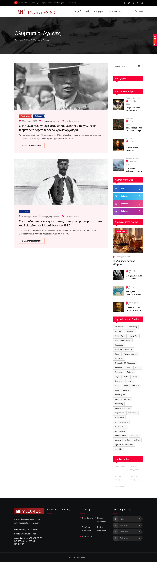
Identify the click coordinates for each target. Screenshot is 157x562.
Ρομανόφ (118, 368)
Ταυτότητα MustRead (119, 478)
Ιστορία (129, 138)
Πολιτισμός (119, 345)
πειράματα (132, 413)
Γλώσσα (129, 98)
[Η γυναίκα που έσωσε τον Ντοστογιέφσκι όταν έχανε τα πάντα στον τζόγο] (118, 145)
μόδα (126, 386)
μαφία (129, 381)
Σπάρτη (130, 372)
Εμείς (87, 11)
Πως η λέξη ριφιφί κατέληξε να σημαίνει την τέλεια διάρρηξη (134, 110)
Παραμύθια (133, 336)
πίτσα (117, 390)
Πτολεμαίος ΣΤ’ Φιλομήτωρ (125, 363)
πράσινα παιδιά (120, 436)
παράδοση (119, 404)
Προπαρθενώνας (130, 354)
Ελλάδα (129, 158)
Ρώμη (137, 368)
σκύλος (137, 440)
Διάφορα (136, 98)
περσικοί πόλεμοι (121, 422)
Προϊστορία (119, 358)
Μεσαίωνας (132, 327)
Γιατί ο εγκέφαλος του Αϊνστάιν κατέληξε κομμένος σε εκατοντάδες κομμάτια (57, 3)
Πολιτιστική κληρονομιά (123, 349)
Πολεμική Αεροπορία (123, 340)
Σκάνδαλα (118, 372)
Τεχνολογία (119, 381)
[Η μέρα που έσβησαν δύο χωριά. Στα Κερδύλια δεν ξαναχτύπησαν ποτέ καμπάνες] (118, 165)
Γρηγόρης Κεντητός (52, 121)
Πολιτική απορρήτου (134, 468)
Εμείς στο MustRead (134, 478)
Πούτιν (117, 354)
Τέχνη (134, 377)
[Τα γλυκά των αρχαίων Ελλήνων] (128, 240)
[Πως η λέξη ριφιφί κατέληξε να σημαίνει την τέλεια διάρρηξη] (118, 104)
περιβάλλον (119, 417)
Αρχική (78, 11)
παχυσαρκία (119, 413)
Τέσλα (125, 377)
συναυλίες (118, 449)
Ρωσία (128, 368)
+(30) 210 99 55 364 (30, 530)
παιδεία (126, 390)
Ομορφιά (130, 331)
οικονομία (135, 386)
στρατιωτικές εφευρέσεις (124, 445)
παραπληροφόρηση (122, 408)
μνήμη (117, 386)
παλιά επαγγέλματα (122, 399)
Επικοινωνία (115, 11)
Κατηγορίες (99, 11)
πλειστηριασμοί (120, 426)
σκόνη (127, 440)
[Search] (136, 11)
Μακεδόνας (119, 327)
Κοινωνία (129, 118)
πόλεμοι (118, 440)
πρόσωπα (134, 436)
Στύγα (117, 377)
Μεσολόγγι (119, 331)
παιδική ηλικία (120, 395)
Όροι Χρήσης (120, 466)
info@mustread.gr (28, 534)
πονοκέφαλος (120, 431)
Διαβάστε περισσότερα (31, 146)
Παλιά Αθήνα (120, 336)
